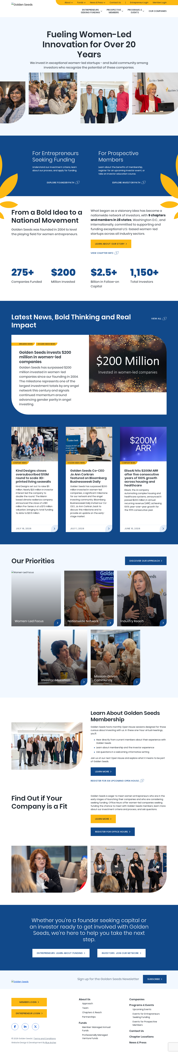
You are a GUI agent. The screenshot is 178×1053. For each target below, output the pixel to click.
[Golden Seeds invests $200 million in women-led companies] (89, 375)
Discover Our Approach (144, 560)
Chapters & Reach (92, 1012)
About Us (84, 999)
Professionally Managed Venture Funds (95, 1036)
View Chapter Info (102, 253)
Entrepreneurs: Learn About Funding (60, 953)
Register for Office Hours (111, 831)
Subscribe (153, 979)
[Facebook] (14, 1026)
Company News (20, 463)
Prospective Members (114, 11)
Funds (80, 2)
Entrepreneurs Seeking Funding (90, 11)
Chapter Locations (141, 1037)
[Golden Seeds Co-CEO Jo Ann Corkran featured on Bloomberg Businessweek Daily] (89, 479)
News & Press (96, 2)
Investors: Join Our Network (120, 953)
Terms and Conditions (45, 1038)
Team (85, 1008)
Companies (136, 999)
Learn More (102, 771)
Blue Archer (50, 1042)
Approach (87, 1003)
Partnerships (89, 1017)
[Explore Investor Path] (122, 166)
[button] (101, 11)
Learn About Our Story (109, 243)
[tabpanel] (89, 375)
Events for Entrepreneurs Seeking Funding (146, 1015)
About (68, 2)
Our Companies (158, 11)
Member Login (160, 2)
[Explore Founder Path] (56, 166)
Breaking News (26, 344)
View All (156, 318)
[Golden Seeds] (31, 4)
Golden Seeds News (46, 344)
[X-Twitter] (35, 1026)
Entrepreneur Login (139, 2)
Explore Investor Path (126, 182)
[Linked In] (25, 1026)
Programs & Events (135, 11)
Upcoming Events (142, 1009)
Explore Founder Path (60, 182)
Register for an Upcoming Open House (115, 780)
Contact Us (115, 2)
